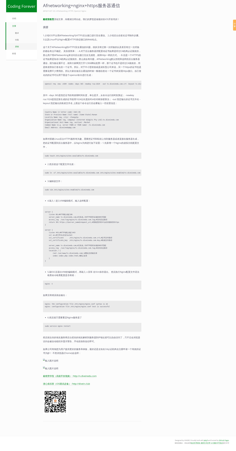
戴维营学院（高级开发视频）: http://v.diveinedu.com (70, 376)
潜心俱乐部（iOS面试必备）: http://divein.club (66, 383)
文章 (14, 26)
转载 (17, 39)
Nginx (83, 11)
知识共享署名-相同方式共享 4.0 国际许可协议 (207, 443)
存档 (14, 18)
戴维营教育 (48, 19)
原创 (17, 46)
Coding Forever (21, 6)
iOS (54, 11)
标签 (14, 53)
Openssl (77, 11)
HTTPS (70, 11)
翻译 (17, 33)
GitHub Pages (224, 440)
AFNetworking (62, 11)
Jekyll (206, 440)
